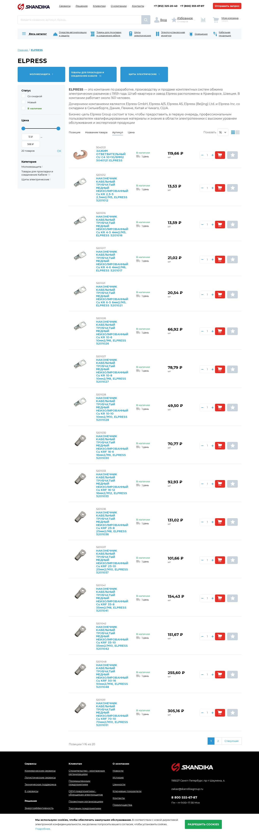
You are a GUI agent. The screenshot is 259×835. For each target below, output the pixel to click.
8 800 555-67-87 (184, 797)
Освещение (201, 34)
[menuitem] (34, 34)
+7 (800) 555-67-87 (192, 5)
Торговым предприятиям (85, 808)
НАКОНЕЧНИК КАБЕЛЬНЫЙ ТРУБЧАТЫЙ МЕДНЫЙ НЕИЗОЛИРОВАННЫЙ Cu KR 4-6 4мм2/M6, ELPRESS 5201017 (112, 261)
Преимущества (122, 804)
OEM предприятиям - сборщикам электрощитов (86, 793)
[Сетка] (238, 132)
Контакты (119, 798)
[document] (129, 824)
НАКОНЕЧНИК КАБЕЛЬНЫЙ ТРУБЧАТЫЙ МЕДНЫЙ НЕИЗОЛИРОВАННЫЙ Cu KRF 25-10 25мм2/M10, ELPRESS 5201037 (112, 562)
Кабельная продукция (225, 34)
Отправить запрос (227, 5)
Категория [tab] (28, 161)
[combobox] (79, 19)
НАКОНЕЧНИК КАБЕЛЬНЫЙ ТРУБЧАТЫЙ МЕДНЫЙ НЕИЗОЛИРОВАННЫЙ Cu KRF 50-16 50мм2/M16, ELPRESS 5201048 (112, 676)
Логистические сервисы (40, 777)
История (118, 777)
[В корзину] (220, 155)
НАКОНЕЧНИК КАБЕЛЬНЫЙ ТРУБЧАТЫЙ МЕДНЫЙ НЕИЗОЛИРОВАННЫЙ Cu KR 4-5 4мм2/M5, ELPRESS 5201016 (112, 226)
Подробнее (42, 828)
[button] (232, 155)
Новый (31, 102)
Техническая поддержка (40, 784)
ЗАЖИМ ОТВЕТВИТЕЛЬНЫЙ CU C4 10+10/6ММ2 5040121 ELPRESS (111, 156)
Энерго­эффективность (39, 808)
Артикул (117, 132)
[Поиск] (145, 19)
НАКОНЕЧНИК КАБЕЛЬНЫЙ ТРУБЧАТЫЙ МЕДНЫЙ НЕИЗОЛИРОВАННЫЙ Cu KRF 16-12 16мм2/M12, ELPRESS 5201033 (112, 485)
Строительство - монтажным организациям (87, 772)
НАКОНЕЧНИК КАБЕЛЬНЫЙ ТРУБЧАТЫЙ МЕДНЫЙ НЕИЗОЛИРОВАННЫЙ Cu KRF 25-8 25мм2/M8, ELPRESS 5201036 (112, 523)
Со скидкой (34, 96)
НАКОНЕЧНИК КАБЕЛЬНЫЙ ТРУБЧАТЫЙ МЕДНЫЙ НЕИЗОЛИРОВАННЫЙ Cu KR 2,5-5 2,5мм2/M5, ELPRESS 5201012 (112, 189)
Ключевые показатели (127, 791)
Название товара (96, 132)
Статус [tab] (26, 90)
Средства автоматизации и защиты (73, 34)
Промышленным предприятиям (79, 782)
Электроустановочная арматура (173, 34)
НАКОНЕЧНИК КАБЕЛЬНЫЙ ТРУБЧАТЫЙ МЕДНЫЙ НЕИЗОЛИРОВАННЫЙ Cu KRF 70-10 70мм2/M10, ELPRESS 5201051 (112, 714)
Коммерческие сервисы (40, 770)
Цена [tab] (25, 120)
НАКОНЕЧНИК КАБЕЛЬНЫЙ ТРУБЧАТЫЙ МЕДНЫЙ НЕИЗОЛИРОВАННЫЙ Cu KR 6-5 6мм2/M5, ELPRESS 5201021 (112, 296)
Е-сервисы (31, 791)
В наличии (34, 108)
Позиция (74, 132)
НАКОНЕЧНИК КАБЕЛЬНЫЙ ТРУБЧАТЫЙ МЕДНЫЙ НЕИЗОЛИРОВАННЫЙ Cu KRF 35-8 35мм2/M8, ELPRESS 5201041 (112, 600)
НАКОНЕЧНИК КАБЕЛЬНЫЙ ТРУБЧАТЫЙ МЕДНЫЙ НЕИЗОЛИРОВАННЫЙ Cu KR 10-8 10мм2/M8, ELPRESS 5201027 (112, 371)
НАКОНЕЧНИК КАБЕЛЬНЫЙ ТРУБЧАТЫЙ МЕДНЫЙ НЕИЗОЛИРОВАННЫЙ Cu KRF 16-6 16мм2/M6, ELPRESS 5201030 (112, 447)
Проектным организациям (86, 801)
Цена (131, 132)
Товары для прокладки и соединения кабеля (109, 34)
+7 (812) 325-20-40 (165, 5)
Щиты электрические (142, 34)
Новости (118, 770)
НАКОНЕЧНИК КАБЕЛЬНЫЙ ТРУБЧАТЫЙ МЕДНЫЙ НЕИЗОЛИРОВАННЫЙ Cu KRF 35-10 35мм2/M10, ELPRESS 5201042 (112, 638)
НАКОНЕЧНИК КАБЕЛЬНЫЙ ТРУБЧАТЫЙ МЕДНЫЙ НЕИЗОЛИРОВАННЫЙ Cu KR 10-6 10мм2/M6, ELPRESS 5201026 (112, 333)
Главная (23, 49)
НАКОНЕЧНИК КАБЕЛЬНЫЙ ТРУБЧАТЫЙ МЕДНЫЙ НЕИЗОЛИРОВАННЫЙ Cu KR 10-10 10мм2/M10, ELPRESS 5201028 (112, 409)
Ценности (119, 784)
